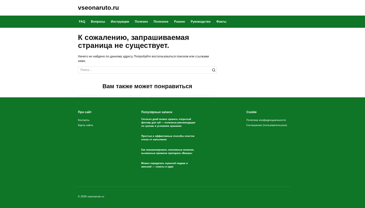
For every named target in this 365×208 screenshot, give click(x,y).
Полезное (161, 21)
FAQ (82, 21)
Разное (179, 21)
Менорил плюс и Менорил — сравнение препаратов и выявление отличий (110, 151)
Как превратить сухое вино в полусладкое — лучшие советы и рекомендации (183, 106)
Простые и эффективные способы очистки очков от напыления (167, 138)
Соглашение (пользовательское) (266, 125)
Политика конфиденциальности (266, 119)
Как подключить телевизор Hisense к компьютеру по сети (110, 105)
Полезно (141, 21)
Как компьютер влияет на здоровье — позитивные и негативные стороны (183, 151)
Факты (221, 21)
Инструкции (120, 21)
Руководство (201, 21)
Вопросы (98, 21)
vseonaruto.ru (98, 7)
